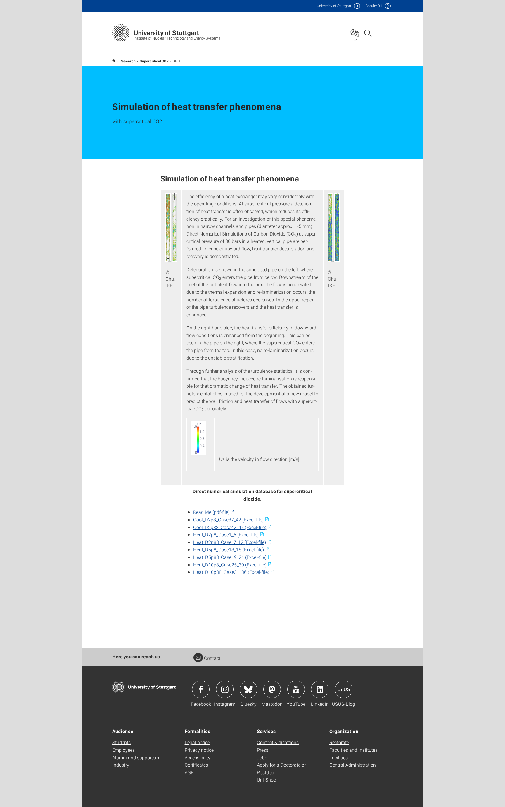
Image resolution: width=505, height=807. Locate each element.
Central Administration (352, 765)
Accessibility (197, 757)
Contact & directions (278, 742)
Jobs (262, 757)
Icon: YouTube (296, 689)
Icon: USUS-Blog (343, 689)
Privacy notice (199, 750)
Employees (123, 750)
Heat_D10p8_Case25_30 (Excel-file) (230, 565)
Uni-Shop (266, 780)
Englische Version (113, 61)
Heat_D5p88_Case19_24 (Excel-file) (230, 557)
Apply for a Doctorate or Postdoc (281, 768)
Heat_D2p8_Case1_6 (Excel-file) (226, 534)
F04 (373, 6)
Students (121, 742)
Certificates (196, 765)
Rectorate (339, 742)
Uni (334, 6)
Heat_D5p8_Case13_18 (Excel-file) (228, 549)
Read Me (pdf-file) (211, 512)
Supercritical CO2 (154, 61)
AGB (189, 772)
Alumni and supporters (135, 757)
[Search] (368, 33)
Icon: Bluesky (248, 689)
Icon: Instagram (225, 689)
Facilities (338, 757)
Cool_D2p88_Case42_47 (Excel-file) (229, 527)
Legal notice (197, 742)
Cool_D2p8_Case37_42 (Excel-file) (228, 519)
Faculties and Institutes (353, 750)
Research (128, 61)
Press (262, 750)
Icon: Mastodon (272, 689)
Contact (212, 658)
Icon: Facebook (201, 689)
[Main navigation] (381, 33)
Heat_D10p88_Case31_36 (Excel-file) (231, 572)
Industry (120, 765)
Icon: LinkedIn (319, 689)
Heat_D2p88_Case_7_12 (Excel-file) (229, 542)
